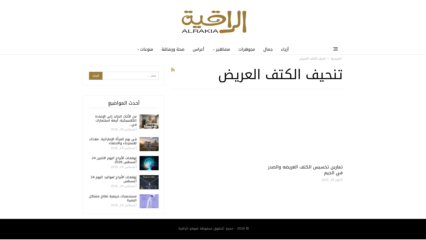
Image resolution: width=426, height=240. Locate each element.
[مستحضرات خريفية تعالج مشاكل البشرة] (149, 201)
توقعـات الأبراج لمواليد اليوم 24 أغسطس (114, 179)
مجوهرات (247, 49)
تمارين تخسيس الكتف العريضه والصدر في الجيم (305, 170)
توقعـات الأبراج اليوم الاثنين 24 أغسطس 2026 (114, 160)
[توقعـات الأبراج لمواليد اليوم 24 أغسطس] (149, 182)
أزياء (285, 49)
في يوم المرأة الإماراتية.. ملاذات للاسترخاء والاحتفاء (113, 141)
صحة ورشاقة (173, 49)
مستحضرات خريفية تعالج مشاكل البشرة (113, 198)
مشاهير (223, 49)
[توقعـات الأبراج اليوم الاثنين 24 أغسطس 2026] (149, 163)
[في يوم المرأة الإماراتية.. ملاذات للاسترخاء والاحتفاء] (149, 144)
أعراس (198, 49)
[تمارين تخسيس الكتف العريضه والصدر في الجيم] (302, 128)
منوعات (146, 49)
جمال (268, 49)
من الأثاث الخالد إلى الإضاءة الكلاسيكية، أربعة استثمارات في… (116, 120)
